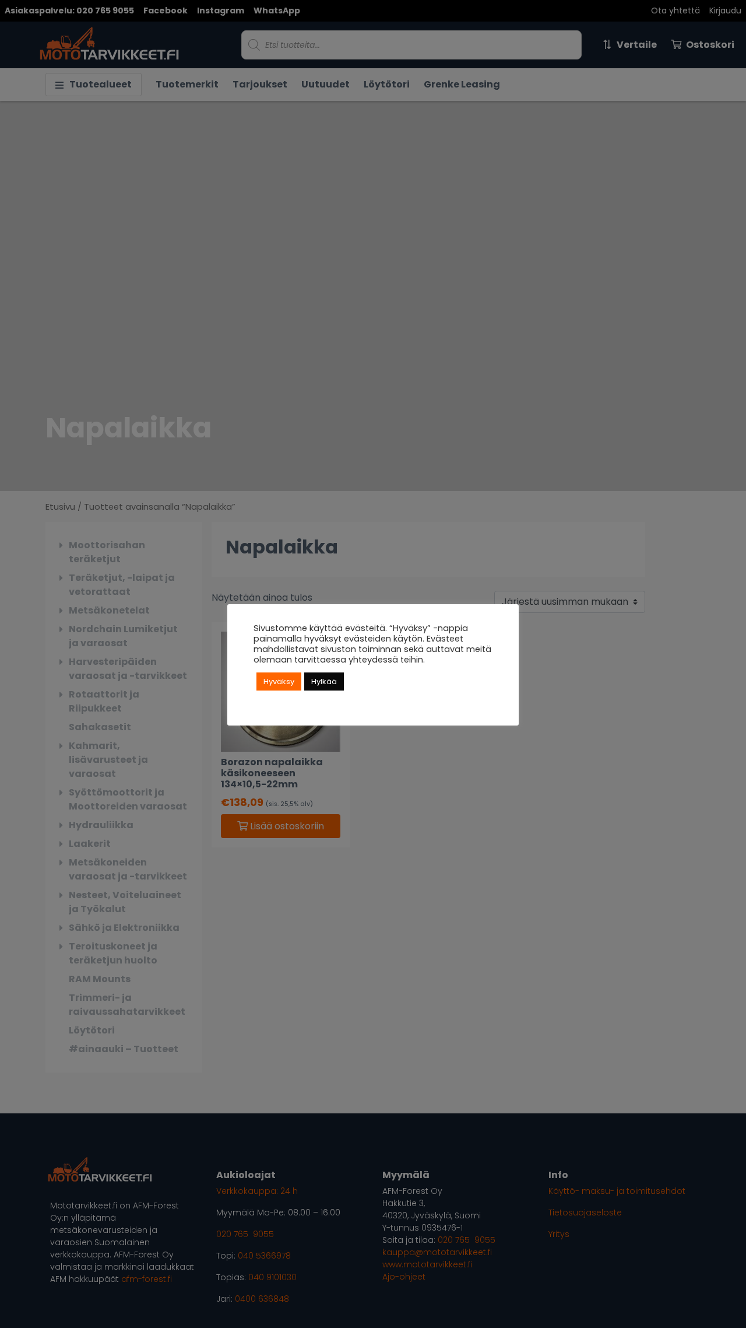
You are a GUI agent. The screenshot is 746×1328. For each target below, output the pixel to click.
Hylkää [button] (324, 681)
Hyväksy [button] (278, 681)
